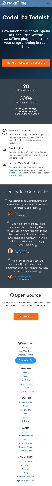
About (25, 373)
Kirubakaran (21, 250)
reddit (27, 469)
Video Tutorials (25, 451)
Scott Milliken (21, 213)
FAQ (25, 439)
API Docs (26, 432)
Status (25, 388)
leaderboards (15, 170)
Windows (28, 351)
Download (24, 360)
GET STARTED (26, 316)
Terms (21, 384)
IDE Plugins (25, 347)
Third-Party (27, 461)
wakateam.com (27, 480)
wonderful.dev (27, 477)
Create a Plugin (26, 447)
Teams (25, 414)
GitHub (23, 305)
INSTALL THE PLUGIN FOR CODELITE (26, 63)
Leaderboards (25, 402)
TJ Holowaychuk (23, 277)
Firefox (30, 355)
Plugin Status (25, 443)
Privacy (29, 384)
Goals (25, 406)
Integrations (25, 410)
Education (25, 417)
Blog (25, 376)
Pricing (25, 421)
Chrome (21, 355)
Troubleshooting (25, 436)
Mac (20, 351)
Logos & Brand (25, 380)
